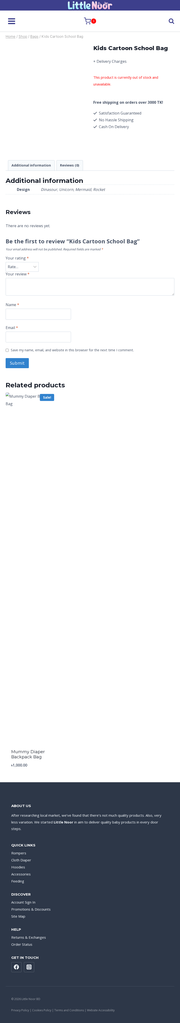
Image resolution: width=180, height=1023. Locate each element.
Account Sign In (23, 902)
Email (12, 327)
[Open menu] (12, 21)
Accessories (21, 874)
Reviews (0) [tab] (69, 165)
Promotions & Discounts (31, 909)
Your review (18, 274)
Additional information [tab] (31, 165)
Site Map (18, 916)
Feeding (17, 881)
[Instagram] (29, 967)
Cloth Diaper (21, 860)
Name (12, 304)
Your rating (17, 258)
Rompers (18, 853)
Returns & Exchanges (28, 937)
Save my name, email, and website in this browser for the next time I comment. (72, 350)
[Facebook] (16, 967)
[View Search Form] (167, 21)
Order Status (21, 944)
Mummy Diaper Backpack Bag (28, 754)
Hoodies (18, 867)
